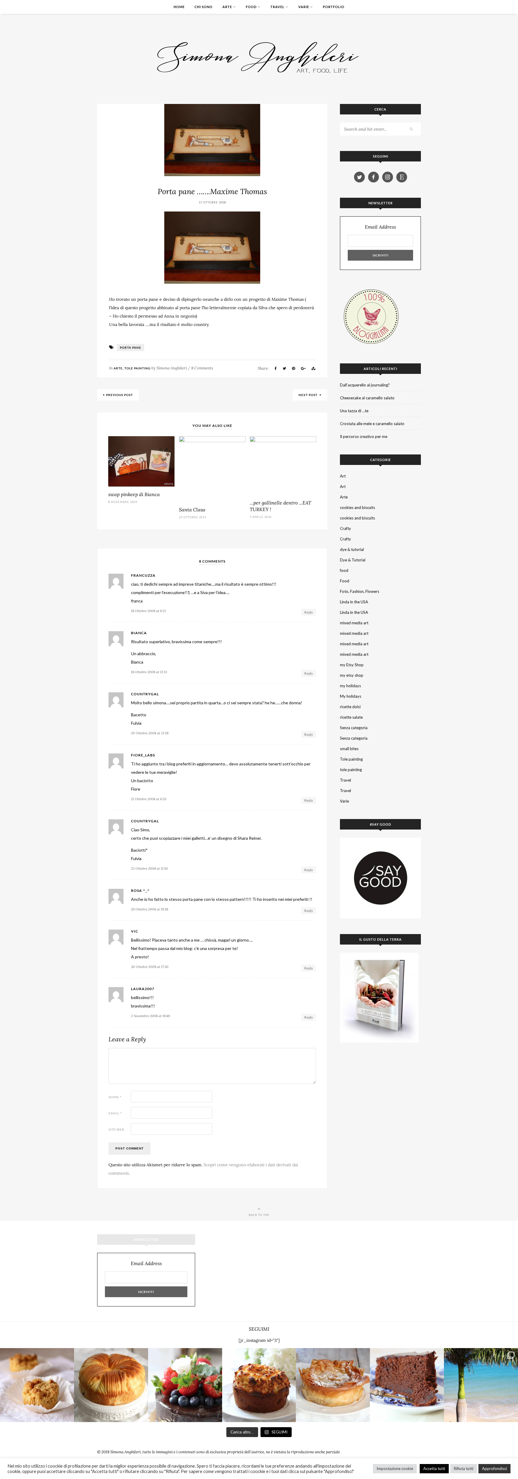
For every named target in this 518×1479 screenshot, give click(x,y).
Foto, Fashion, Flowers (359, 591)
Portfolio (333, 7)
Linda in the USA (354, 601)
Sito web (116, 1129)
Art (343, 476)
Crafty (345, 528)
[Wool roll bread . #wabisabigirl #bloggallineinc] (111, 1385)
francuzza (143, 575)
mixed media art (354, 622)
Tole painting (137, 368)
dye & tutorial (352, 549)
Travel (277, 7)
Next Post (308, 395)
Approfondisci (494, 1468)
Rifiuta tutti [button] (463, 1468)
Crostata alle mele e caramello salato (372, 423)
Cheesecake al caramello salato (367, 397)
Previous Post (119, 395)
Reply (308, 612)
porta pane (130, 347)
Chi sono (204, 7)
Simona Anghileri (171, 368)
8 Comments (202, 368)
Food (251, 7)
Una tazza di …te (354, 410)
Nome (115, 1097)
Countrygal (145, 694)
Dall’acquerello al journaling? (365, 385)
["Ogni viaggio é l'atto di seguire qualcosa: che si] (481, 1385)
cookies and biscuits (357, 507)
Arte (227, 7)
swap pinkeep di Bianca (134, 494)
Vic (134, 931)
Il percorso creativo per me (363, 436)
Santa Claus (192, 510)
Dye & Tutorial (352, 560)
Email (115, 1113)
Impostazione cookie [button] (395, 1468)
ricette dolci (350, 706)
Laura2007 (142, 989)
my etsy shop (351, 675)
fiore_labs (143, 755)
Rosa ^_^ (140, 890)
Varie (303, 7)
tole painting (351, 769)
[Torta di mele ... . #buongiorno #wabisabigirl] (259, 1385)
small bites (349, 748)
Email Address (380, 227)
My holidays (350, 696)
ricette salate (351, 717)
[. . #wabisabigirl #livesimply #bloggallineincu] (185, 1385)
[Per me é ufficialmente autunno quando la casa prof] (333, 1385)
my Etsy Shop (352, 664)
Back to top (259, 1214)
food (344, 570)
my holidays (350, 685)
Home (179, 7)
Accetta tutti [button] (434, 1468)
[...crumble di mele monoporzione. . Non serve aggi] (37, 1385)
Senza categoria (354, 727)
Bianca (139, 633)
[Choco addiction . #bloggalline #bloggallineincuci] (407, 1385)
